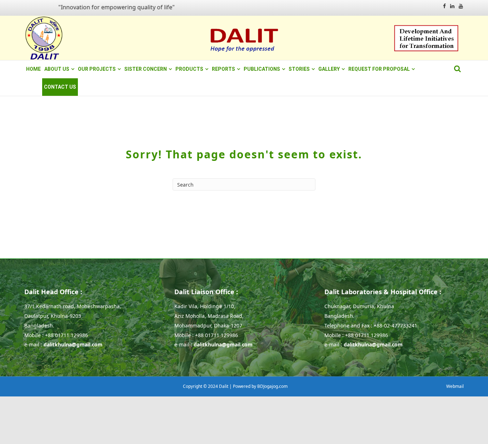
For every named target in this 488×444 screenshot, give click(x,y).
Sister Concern (145, 69)
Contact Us (60, 87)
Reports (223, 69)
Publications (262, 69)
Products (189, 69)
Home (33, 69)
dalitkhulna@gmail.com (73, 344)
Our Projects (97, 69)
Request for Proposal (379, 69)
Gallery (329, 69)
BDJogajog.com (272, 386)
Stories (299, 69)
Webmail (455, 386)
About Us (56, 69)
